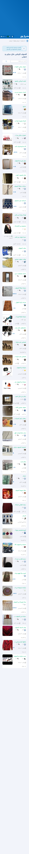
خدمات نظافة (16, 41)
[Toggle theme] (12, 36)
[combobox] (18, 61)
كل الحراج (23, 41)
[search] (6, 61)
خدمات (10, 41)
